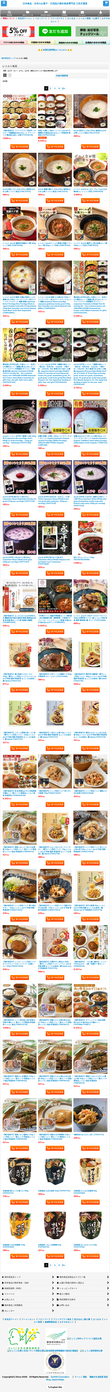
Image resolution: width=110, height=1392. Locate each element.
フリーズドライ (57, 18)
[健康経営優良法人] (55, 1338)
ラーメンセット (28, 1319)
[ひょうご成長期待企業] (91, 1350)
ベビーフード (41, 18)
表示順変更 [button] (63, 75)
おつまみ (71, 18)
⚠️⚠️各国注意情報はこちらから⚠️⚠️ (55, 49)
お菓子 (96, 18)
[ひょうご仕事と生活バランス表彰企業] (25, 1350)
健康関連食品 (51, 1322)
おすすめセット (67, 1322)
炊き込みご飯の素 (82, 1319)
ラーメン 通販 (80, 1377)
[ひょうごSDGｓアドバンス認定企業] (84, 1338)
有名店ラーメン (25, 18)
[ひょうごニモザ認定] (24, 1338)
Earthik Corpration (60, 1377)
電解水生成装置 (96, 1377)
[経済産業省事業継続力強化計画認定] (61, 1350)
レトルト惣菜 (85, 18)
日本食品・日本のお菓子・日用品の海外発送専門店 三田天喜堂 (55, 3)
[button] (4, 3)
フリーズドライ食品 (62, 1319)
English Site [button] (56, 1387)
